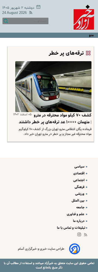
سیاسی (79, 166)
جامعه (80, 207)
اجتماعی (79, 180)
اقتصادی (79, 173)
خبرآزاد (48, 263)
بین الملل (78, 200)
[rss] (30, 13)
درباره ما (79, 221)
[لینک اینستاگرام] (80, 235)
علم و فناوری (76, 214)
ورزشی (80, 193)
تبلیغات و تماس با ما (71, 227)
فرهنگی (80, 187)
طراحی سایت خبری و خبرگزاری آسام (41, 248)
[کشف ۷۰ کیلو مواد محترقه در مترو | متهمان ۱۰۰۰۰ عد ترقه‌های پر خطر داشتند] (52, 86)
